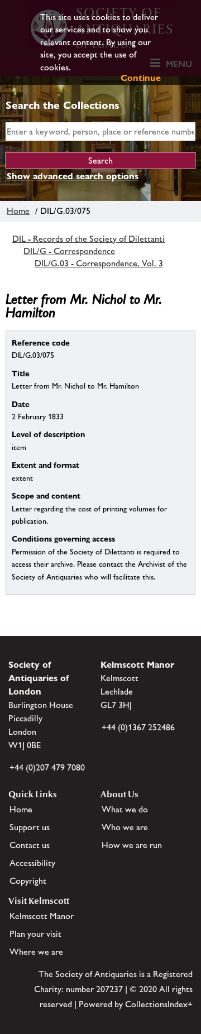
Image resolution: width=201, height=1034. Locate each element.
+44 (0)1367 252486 (138, 727)
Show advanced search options (72, 176)
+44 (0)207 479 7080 (47, 767)
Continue (141, 78)
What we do (125, 809)
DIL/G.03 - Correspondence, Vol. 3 (99, 263)
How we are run (132, 845)
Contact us (29, 845)
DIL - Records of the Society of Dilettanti (88, 238)
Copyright (27, 880)
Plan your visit (35, 933)
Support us (29, 827)
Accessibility (32, 863)
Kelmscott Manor (41, 916)
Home (18, 210)
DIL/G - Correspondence (69, 251)
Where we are (36, 951)
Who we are (125, 827)
